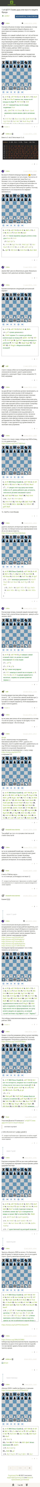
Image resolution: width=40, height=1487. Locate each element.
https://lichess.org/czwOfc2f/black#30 (15, 1390)
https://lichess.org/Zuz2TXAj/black (13, 443)
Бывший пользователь (13, 829)
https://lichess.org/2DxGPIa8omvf (13, 939)
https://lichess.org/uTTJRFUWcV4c (13, 946)
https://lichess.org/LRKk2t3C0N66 (13, 1339)
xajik (7, 366)
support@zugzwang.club (15, 1477)
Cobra (7, 23)
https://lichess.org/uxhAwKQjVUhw (13, 943)
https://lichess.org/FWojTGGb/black (13, 533)
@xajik (4, 737)
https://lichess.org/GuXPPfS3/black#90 (15, 1325)
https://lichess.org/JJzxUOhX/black (14, 1041)
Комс (7, 870)
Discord (29, 1477)
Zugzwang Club (13, 1475)
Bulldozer (9, 134)
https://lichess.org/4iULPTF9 (11, 752)
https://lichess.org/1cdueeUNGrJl (13, 941)
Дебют (7, 16)
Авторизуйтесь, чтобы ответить (26, 16)
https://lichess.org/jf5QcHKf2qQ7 (13, 937)
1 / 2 (20, 1468)
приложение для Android (20, 1479)
